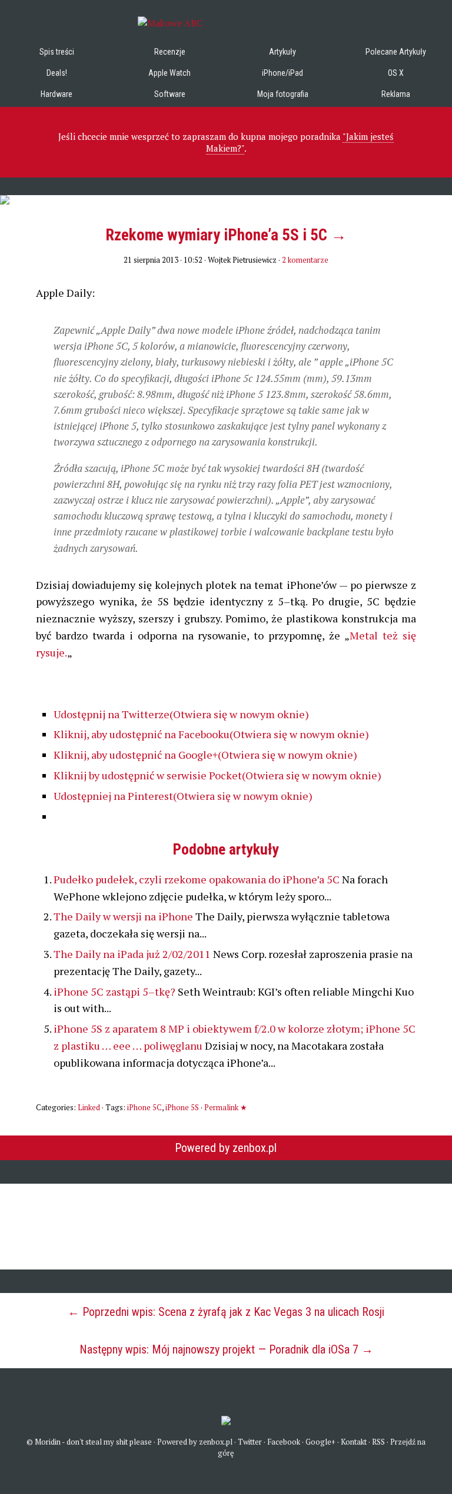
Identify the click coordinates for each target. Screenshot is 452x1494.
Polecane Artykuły (395, 51)
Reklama (395, 94)
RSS (378, 1441)
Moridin (48, 1441)
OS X (396, 73)
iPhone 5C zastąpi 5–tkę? (116, 991)
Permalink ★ (225, 1107)
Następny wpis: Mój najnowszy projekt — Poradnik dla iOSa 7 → (226, 1349)
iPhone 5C (144, 1107)
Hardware (56, 94)
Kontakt (354, 1441)
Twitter (250, 1441)
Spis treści (56, 51)
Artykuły (282, 51)
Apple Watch (169, 73)
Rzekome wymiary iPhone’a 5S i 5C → (226, 235)
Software (169, 94)
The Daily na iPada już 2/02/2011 (133, 954)
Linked (89, 1107)
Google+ (320, 1441)
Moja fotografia (282, 94)
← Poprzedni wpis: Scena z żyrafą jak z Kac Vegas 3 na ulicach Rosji (226, 1312)
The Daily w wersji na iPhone (124, 916)
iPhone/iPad (282, 73)
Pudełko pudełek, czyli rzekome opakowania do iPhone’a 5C (198, 879)
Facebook (283, 1441)
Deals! (56, 73)
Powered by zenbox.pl (226, 1148)
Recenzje (169, 51)
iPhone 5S (182, 1107)
